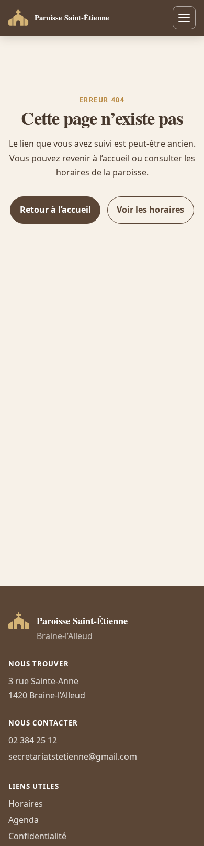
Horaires (25, 803)
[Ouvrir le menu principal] (184, 17)
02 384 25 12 (32, 740)
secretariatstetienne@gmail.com (72, 756)
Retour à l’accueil (55, 209)
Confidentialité (37, 836)
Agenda (23, 820)
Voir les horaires (150, 209)
